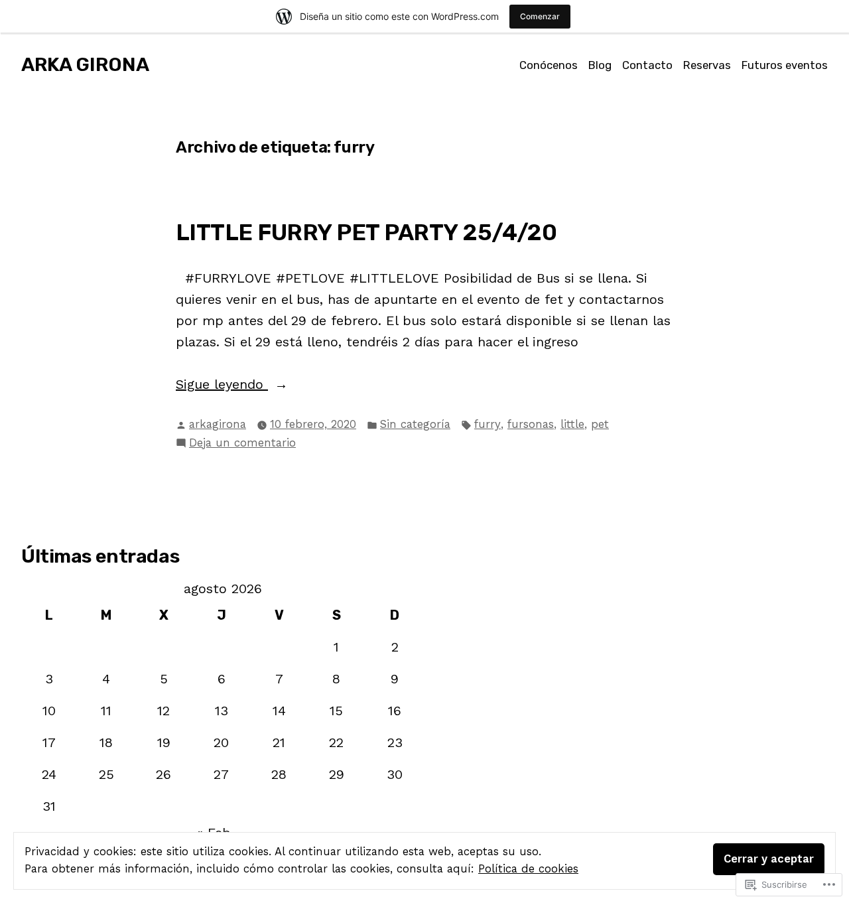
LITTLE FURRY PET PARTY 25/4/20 (366, 232)
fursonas (530, 424)
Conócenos (548, 65)
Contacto (647, 65)
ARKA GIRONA (85, 64)
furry (487, 424)
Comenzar (540, 16)
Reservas (707, 65)
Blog (600, 65)
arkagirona (217, 424)
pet (600, 424)
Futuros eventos (785, 65)
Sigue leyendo (222, 385)
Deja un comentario (242, 444)
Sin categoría (415, 424)
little (572, 424)
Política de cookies (528, 869)
